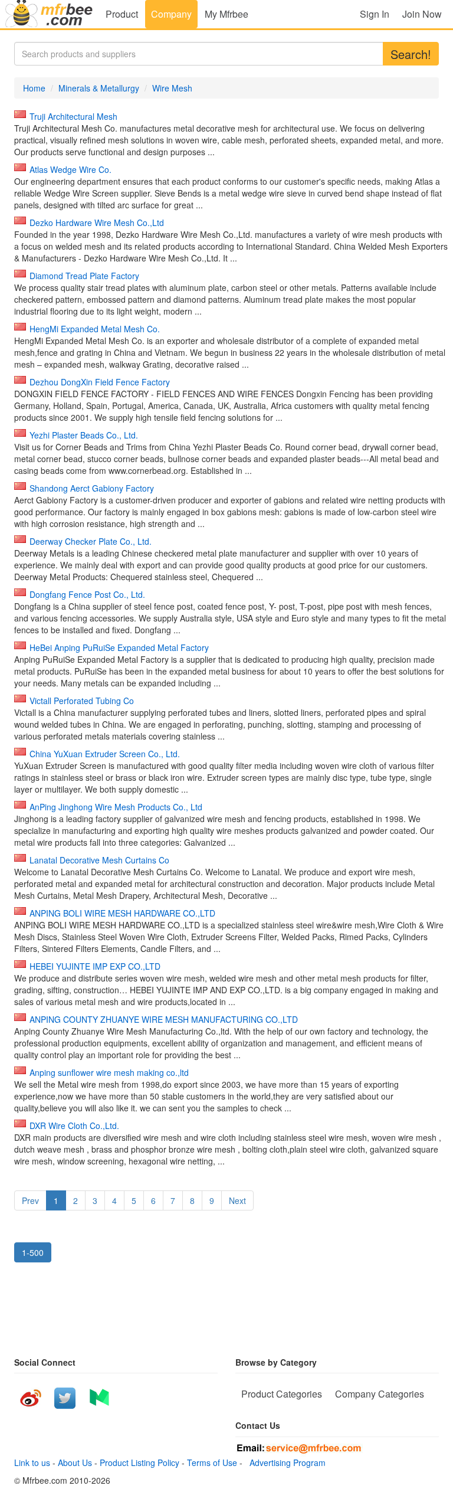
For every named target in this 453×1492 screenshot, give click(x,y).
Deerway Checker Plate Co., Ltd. (90, 541)
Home (34, 88)
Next (237, 1200)
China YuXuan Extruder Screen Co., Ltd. (104, 754)
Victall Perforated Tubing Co (81, 700)
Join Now (422, 14)
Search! (410, 54)
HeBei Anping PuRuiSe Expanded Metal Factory (119, 647)
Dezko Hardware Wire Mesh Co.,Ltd (96, 222)
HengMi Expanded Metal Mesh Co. (94, 329)
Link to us (32, 1462)
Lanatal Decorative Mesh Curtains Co (99, 860)
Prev (30, 1200)
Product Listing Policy (139, 1462)
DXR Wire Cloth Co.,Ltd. (74, 1125)
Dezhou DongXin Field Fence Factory (99, 382)
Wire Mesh (172, 88)
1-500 (33, 1252)
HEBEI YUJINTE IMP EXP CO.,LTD (94, 966)
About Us (75, 1462)
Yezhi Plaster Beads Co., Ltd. (83, 435)
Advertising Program (285, 1462)
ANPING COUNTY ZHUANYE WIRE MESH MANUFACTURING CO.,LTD (163, 1019)
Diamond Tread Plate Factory (84, 276)
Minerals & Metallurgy (98, 88)
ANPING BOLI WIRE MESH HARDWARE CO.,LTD (122, 913)
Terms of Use (212, 1462)
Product (122, 14)
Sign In (374, 14)
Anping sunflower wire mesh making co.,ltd (109, 1072)
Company (171, 14)
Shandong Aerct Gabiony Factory (91, 488)
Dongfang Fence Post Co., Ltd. (87, 594)
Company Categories (379, 1394)
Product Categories (281, 1394)
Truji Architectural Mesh (73, 116)
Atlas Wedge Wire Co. (70, 169)
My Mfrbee (226, 14)
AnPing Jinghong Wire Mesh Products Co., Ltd (115, 807)
